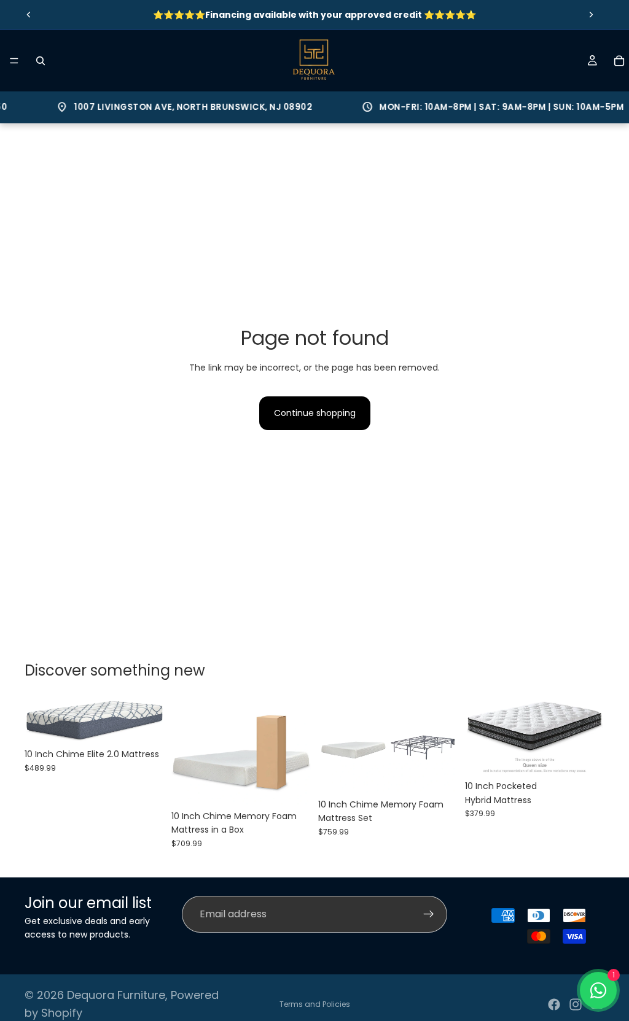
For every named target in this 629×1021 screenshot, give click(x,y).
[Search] (40, 60)
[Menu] (14, 61)
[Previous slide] (28, 14)
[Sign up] (429, 914)
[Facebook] (554, 1004)
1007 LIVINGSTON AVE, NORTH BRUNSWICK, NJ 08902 (173, 107)
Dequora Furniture (116, 995)
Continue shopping (315, 413)
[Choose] (292, 785)
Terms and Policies (314, 1004)
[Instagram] (575, 1004)
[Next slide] (590, 14)
